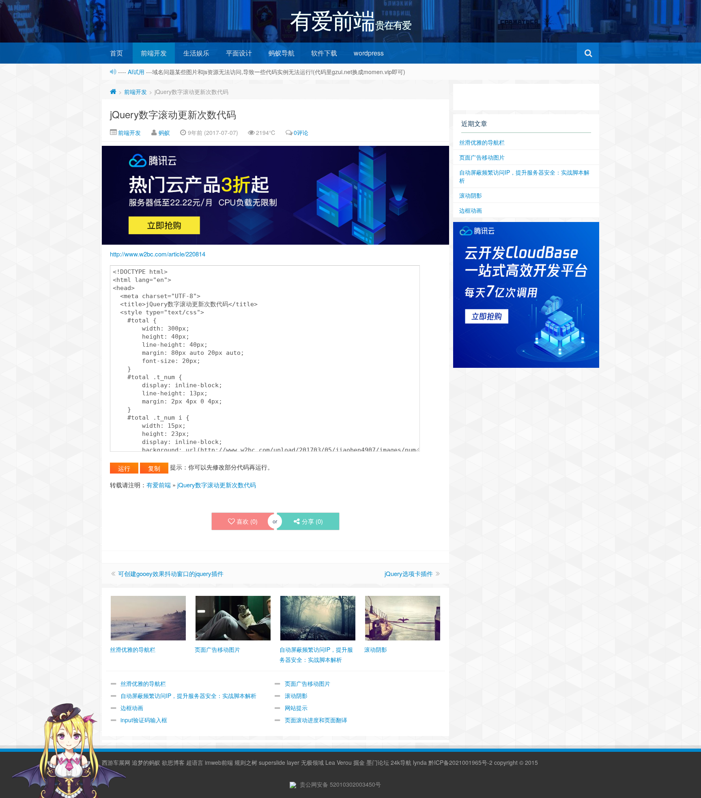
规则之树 (245, 762)
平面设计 (239, 53)
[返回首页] (113, 91)
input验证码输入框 (143, 720)
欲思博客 (173, 762)
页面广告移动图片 (307, 683)
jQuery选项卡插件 (409, 573)
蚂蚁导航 (282, 53)
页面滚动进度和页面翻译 (316, 720)
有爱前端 (158, 484)
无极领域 (312, 762)
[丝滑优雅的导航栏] (148, 617)
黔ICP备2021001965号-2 (460, 762)
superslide (272, 762)
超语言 (194, 762)
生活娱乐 (196, 53)
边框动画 (131, 708)
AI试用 (137, 72)
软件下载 (324, 53)
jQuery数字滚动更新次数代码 (173, 114)
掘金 (359, 762)
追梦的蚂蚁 (146, 762)
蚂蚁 (164, 132)
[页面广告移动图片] (233, 617)
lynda (420, 762)
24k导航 (401, 762)
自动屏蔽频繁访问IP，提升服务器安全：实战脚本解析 (188, 695)
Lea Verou (338, 762)
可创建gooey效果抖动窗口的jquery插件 (171, 573)
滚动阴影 (296, 695)
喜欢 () (247, 521)
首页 (116, 53)
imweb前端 (219, 762)
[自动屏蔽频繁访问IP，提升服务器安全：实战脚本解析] (317, 617)
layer (293, 762)
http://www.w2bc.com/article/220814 (157, 254)
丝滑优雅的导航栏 (143, 683)
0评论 (301, 132)
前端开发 (154, 53)
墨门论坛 (377, 762)
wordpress (369, 53)
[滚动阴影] (402, 617)
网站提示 (296, 708)
